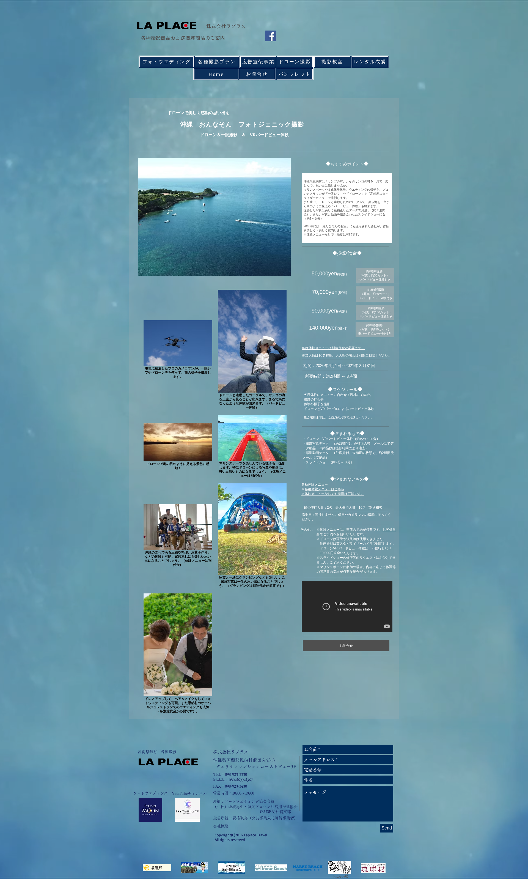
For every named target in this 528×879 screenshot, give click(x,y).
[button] (244, 760)
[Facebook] (270, 36)
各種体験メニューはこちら (324, 489)
